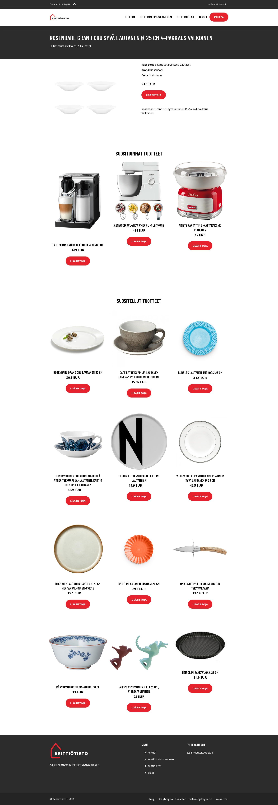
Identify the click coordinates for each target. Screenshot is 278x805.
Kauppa (219, 17)
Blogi (203, 17)
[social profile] (74, 4)
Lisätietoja (153, 94)
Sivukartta (221, 799)
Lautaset (85, 46)
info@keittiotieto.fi (216, 4)
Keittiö (130, 17)
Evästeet (180, 799)
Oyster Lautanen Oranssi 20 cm (139, 584)
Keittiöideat (185, 17)
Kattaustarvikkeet (65, 46)
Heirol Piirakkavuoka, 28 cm (200, 672)
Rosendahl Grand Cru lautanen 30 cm (77, 372)
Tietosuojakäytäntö (200, 799)
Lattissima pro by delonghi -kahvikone (77, 245)
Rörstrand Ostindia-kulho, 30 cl (78, 687)
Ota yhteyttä (165, 799)
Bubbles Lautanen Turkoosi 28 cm (200, 372)
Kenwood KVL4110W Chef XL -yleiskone (139, 225)
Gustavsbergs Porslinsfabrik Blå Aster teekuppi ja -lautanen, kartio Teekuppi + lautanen (78, 480)
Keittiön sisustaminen (156, 17)
